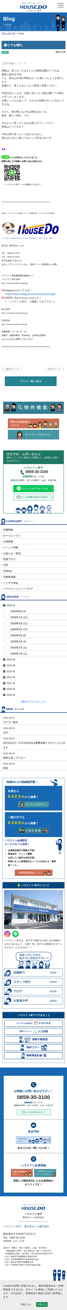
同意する (42, 1304)
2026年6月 (16, 623)
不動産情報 (9, 577)
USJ (5, 732)
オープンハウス (12, 535)
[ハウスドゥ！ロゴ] (38, 229)
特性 (5, 768)
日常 (5, 565)
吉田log (7, 571)
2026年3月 (16, 641)
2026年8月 (16, 611)
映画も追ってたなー (14, 757)
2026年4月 (16, 635)
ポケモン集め (10, 722)
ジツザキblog (10, 582)
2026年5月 (16, 629)
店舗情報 (8, 529)
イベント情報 (10, 547)
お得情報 (8, 541)
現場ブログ (9, 559)
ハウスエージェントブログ (18, 588)
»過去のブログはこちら (33, 701)
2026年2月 (16, 647)
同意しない (26, 1304)
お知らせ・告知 (12, 553)
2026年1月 (16, 653)
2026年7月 (16, 617)
